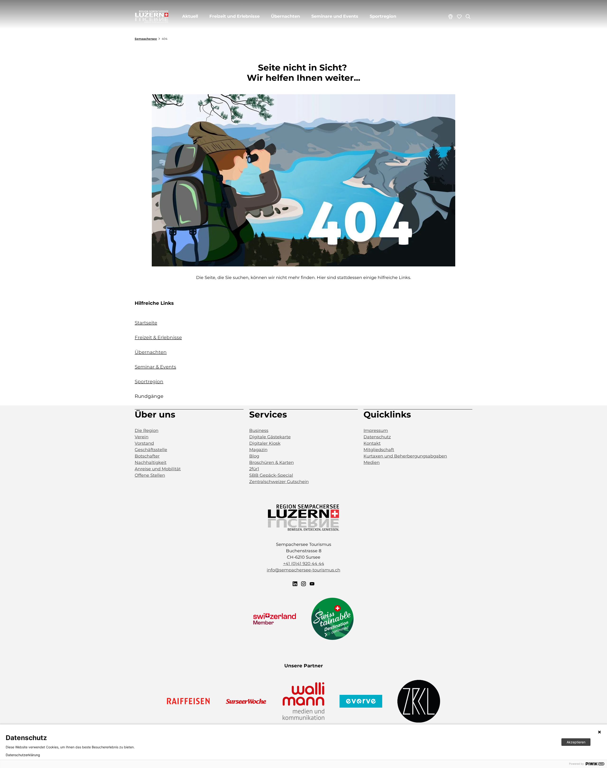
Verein (141, 437)
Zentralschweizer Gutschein (279, 481)
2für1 (254, 469)
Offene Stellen (150, 475)
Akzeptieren (576, 742)
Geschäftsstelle (151, 449)
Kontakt (372, 443)
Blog (254, 456)
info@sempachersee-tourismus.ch (303, 570)
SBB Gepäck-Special (271, 475)
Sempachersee (146, 38)
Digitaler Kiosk (265, 443)
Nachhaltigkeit (150, 462)
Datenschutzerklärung (23, 755)
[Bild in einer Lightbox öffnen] (303, 180)
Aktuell (190, 16)
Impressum (375, 430)
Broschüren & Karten (271, 462)
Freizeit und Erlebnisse (234, 16)
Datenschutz (377, 437)
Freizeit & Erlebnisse (158, 337)
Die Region (146, 430)
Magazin (258, 449)
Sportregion (383, 16)
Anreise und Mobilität (158, 469)
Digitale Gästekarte (270, 437)
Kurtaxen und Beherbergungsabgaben (405, 456)
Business (258, 430)
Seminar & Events (155, 367)
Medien (371, 462)
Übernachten (285, 16)
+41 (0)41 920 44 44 (303, 563)
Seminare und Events (334, 16)
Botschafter (147, 456)
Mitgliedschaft (378, 449)
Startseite (146, 323)
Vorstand (144, 443)
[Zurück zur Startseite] (152, 16)
